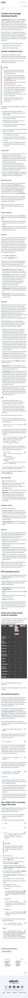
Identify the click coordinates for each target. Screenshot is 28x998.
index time (20, 271)
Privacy (9, 992)
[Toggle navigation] (25, 972)
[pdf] (26, 6)
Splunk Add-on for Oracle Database (10, 45)
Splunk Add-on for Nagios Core (9, 48)
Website (14, 992)
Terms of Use (22, 992)
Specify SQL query (7, 120)
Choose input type (7, 124)
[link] (22, 6)
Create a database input (14, 603)
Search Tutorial (10, 780)
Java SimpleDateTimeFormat (9, 281)
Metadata (5, 142)
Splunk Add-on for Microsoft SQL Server (11, 43)
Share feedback (6, 951)
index (23, 19)
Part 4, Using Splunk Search (9, 783)
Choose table (6, 117)
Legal (3, 992)
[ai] (24, 6)
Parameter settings (8, 137)
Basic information (7, 133)
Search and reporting (9, 785)
